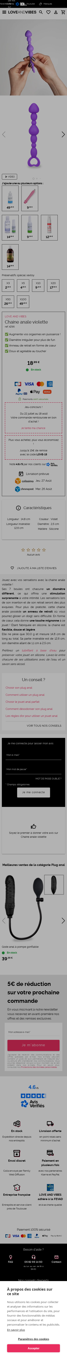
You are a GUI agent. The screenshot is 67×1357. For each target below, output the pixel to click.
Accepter (33, 1348)
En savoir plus (16, 1330)
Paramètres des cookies (33, 1339)
